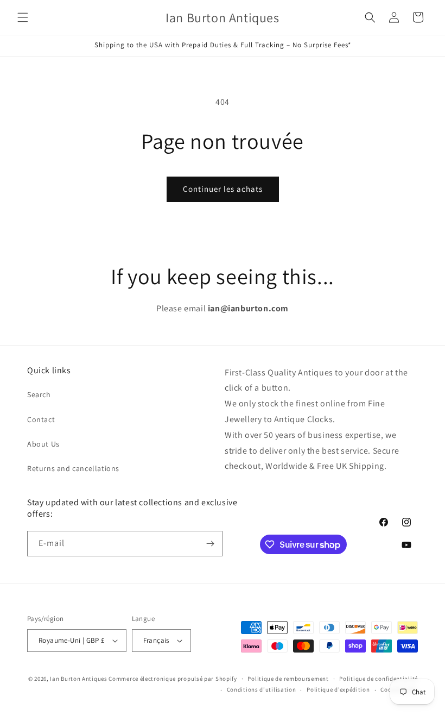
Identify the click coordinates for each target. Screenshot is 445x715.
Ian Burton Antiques (78, 678)
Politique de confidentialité (378, 678)
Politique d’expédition (338, 689)
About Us (43, 444)
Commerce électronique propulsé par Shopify (173, 678)
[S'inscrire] (210, 543)
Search (39, 394)
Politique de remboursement (287, 678)
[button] (23, 17)
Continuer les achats (223, 189)
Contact (41, 419)
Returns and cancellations (73, 468)
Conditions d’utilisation (261, 689)
